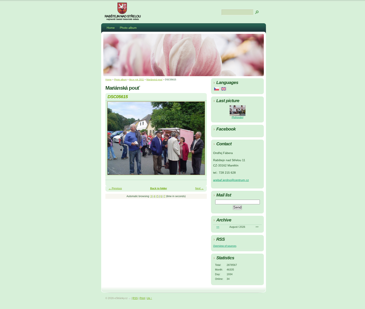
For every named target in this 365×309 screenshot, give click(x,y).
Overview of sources (224, 245)
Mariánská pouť (154, 79)
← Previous (115, 188)
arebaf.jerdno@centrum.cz (231, 180)
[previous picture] (112, 140)
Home (111, 27)
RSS (135, 298)
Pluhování (237, 117)
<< (217, 226)
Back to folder (158, 188)
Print (142, 298)
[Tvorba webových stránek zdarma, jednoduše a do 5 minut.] (129, 298)
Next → (199, 188)
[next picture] (200, 140)
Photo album (128, 27)
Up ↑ (149, 298)
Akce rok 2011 (136, 79)
